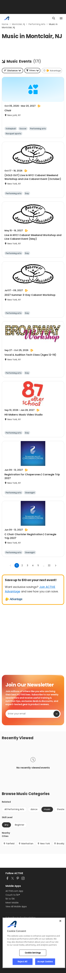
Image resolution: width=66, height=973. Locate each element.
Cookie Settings (33, 952)
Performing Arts (37, 24)
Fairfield (10, 843)
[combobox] (12, 70)
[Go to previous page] (10, 565)
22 (49, 565)
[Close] (60, 920)
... (43, 565)
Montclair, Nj (18, 24)
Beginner (19, 824)
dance (34, 809)
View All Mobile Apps (16, 906)
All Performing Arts (14, 809)
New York (45, 843)
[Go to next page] (55, 565)
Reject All (22, 961)
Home (5, 24)
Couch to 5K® (13, 894)
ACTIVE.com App (14, 891)
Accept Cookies (45, 961)
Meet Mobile (12, 902)
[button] (32, 70)
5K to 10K (10, 898)
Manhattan (27, 843)
